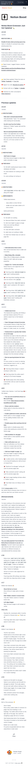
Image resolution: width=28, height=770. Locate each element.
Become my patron (18, 84)
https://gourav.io (5, 93)
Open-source (18, 763)
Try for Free (20, 2)
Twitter (3, 81)
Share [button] (14, 736)
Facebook (8, 81)
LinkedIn (22, 88)
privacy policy (9, 488)
